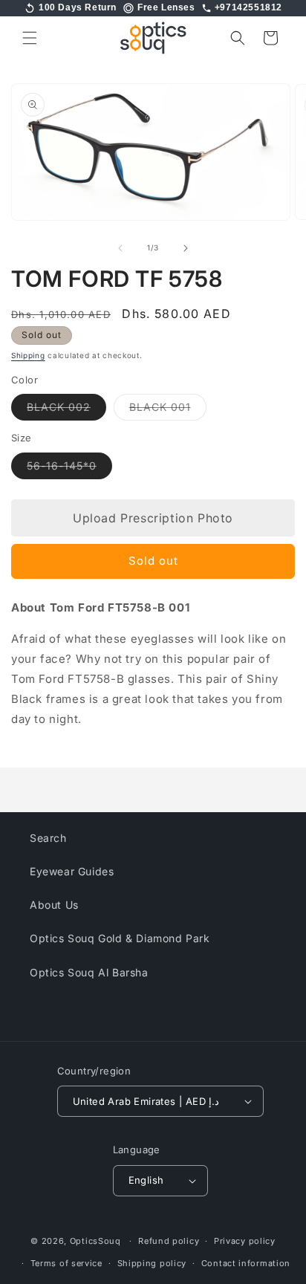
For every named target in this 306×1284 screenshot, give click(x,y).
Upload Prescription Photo (153, 517)
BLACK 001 (167, 410)
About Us (54, 904)
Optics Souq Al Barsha (89, 972)
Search (48, 837)
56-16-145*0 (69, 468)
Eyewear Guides (72, 871)
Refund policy (168, 1241)
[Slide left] (120, 248)
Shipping (28, 355)
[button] (29, 38)
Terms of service (66, 1263)
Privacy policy (245, 1241)
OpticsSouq (95, 1241)
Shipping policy (152, 1263)
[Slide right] (185, 248)
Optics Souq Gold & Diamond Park (120, 938)
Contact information (245, 1263)
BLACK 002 (66, 410)
